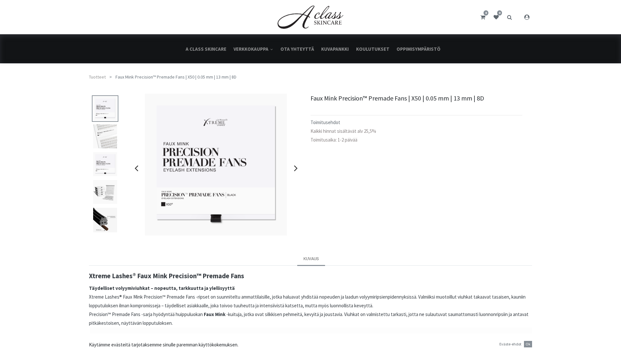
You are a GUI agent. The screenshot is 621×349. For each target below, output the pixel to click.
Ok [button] (528, 344)
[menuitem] (206, 49)
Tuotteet (97, 77)
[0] (482, 17)
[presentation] (136, 168)
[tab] (311, 258)
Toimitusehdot (325, 122)
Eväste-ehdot (510, 344)
